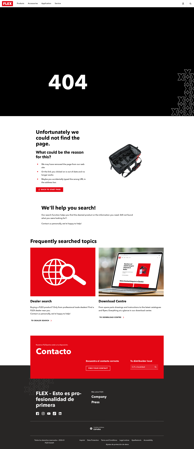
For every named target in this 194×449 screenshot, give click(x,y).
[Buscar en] (155, 367)
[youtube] (49, 413)
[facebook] (37, 413)
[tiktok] (54, 413)
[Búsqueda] (190, 3)
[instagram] (43, 413)
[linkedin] (60, 413)
